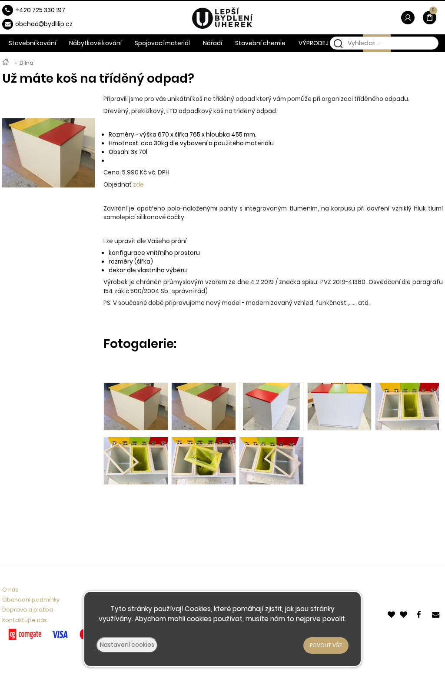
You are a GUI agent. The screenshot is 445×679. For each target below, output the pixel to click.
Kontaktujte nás (24, 620)
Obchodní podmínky (31, 599)
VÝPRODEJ (314, 43)
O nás (10, 589)
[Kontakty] (436, 613)
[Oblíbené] (392, 613)
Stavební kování (32, 43)
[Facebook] (420, 613)
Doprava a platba (27, 609)
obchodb (31, 24)
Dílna (26, 63)
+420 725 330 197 (40, 10)
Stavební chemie (260, 43)
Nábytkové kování (95, 43)
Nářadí (212, 43)
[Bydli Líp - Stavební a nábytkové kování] (5, 63)
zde (138, 185)
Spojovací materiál (162, 43)
